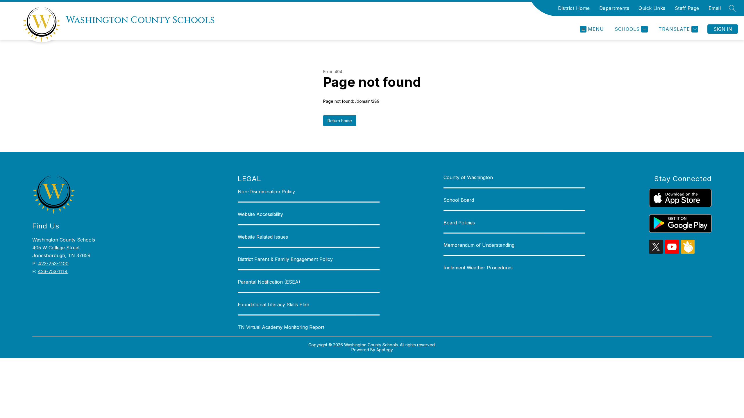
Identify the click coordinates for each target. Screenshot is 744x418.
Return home (340, 120)
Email (715, 8)
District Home (574, 8)
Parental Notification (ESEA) (269, 282)
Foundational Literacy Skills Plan (273, 304)
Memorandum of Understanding (478, 245)
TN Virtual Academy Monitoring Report (281, 327)
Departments (614, 8)
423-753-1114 (53, 271)
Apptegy (384, 349)
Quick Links (652, 8)
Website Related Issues (263, 237)
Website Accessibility (260, 214)
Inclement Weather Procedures (478, 268)
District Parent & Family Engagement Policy (285, 259)
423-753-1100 (53, 263)
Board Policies (459, 223)
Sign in (722, 29)
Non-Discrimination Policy (266, 191)
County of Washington (468, 177)
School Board (458, 200)
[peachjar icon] (688, 252)
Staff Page (687, 8)
